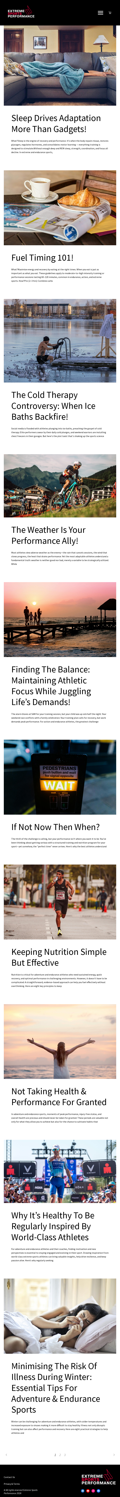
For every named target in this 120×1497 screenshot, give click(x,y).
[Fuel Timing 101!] (60, 207)
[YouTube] (88, 1491)
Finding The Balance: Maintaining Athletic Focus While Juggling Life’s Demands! (51, 685)
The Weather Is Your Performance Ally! (48, 535)
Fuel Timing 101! (42, 257)
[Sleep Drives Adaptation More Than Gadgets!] (60, 65)
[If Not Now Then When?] (60, 777)
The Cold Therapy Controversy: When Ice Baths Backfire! (53, 405)
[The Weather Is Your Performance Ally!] (60, 485)
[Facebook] (98, 1491)
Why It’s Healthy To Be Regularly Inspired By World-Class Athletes (52, 1226)
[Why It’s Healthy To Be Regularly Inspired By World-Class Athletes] (60, 1171)
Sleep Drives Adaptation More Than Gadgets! (56, 123)
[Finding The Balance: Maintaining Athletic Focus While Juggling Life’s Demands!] (60, 619)
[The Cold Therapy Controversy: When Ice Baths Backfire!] (60, 341)
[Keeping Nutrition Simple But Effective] (60, 902)
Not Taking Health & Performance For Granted (59, 1096)
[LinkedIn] (82, 1491)
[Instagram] (93, 1491)
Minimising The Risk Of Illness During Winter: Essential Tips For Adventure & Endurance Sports (55, 1387)
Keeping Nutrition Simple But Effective (59, 957)
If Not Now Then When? (55, 826)
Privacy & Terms (12, 1483)
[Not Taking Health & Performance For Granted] (60, 1041)
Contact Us (9, 1477)
